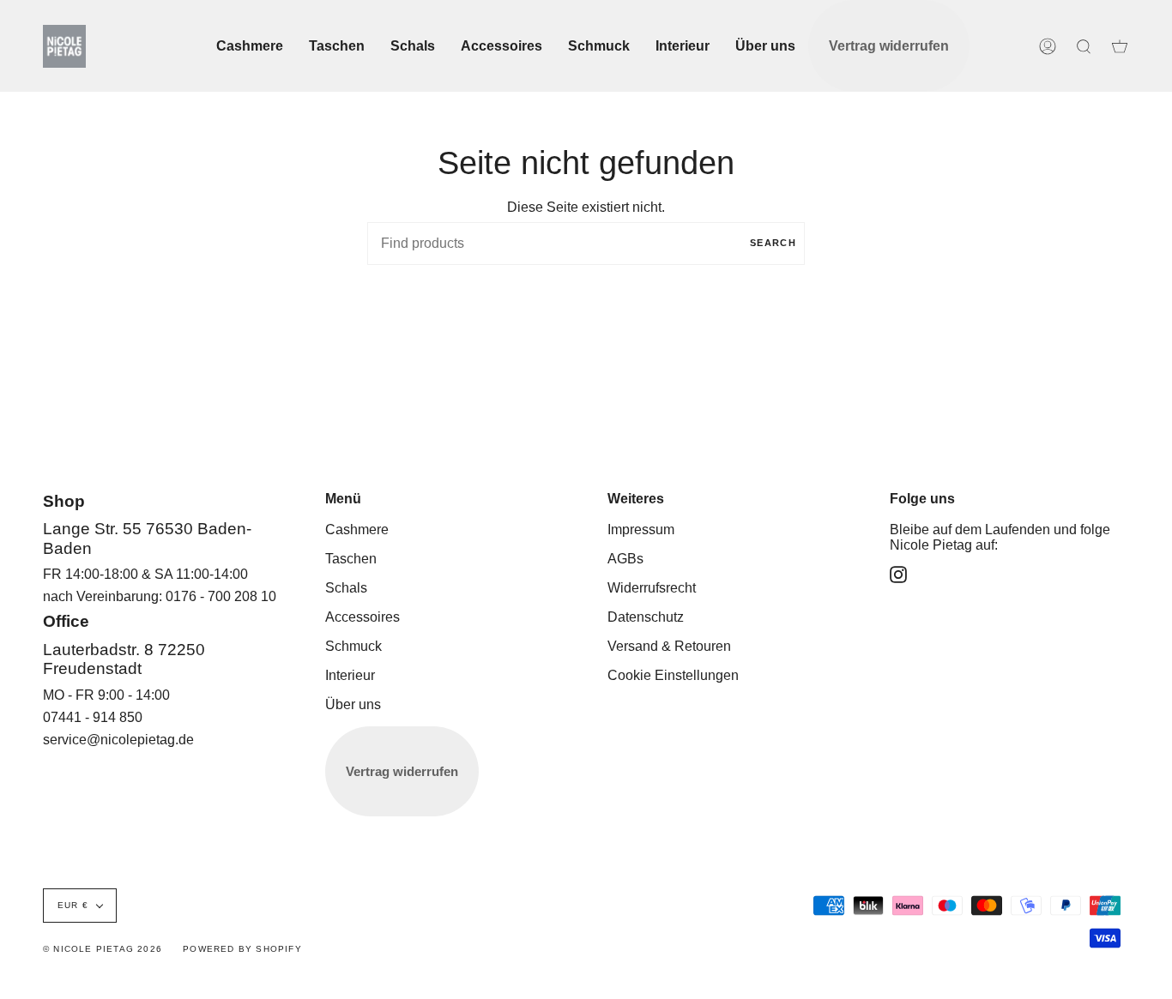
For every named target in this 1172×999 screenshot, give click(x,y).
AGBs (625, 558)
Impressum (640, 529)
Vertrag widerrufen (402, 771)
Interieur (350, 675)
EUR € (72, 905)
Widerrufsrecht (651, 588)
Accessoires (362, 617)
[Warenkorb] (1120, 46)
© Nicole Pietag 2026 (102, 949)
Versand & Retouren (669, 646)
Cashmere (357, 529)
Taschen (351, 558)
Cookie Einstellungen (673, 675)
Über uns (353, 704)
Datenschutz (645, 617)
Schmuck (353, 646)
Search (773, 243)
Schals (346, 588)
